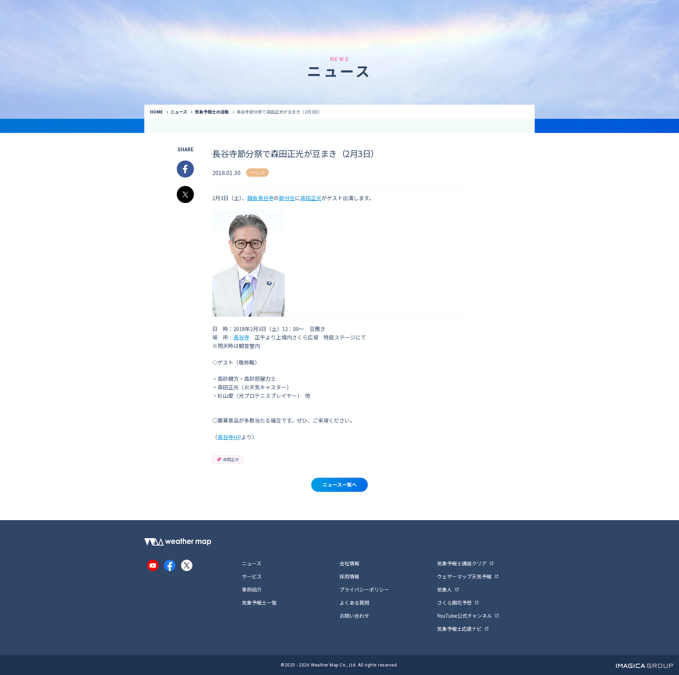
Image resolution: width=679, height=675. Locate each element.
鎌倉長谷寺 (260, 198)
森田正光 (310, 198)
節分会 (287, 198)
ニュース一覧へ (340, 484)
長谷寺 (241, 337)
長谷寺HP (229, 437)
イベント (257, 172)
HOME (156, 112)
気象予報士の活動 (212, 112)
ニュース (178, 112)
